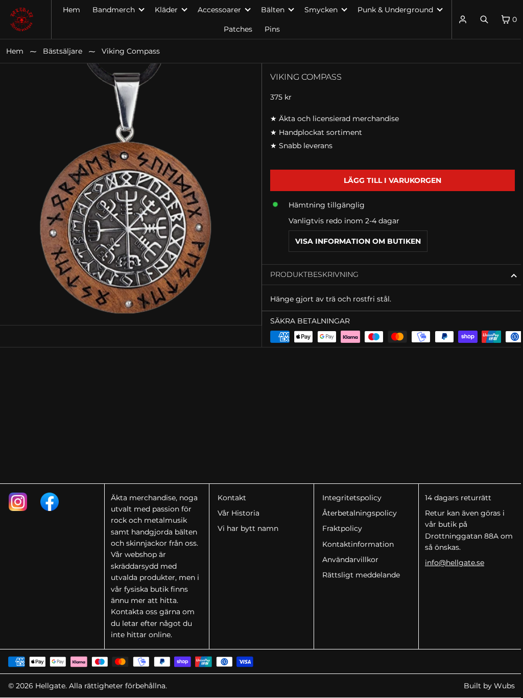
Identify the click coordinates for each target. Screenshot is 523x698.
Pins (269, 29)
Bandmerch (111, 9)
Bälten (270, 9)
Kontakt (230, 497)
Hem (71, 9)
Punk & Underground (393, 9)
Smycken (318, 9)
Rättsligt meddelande (358, 574)
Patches (235, 29)
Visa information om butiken (355, 241)
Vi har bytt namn (246, 528)
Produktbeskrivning (312, 274)
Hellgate (50, 685)
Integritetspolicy (348, 497)
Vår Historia (236, 513)
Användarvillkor (347, 559)
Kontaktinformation (355, 544)
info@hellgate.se (450, 562)
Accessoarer (217, 9)
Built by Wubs (484, 685)
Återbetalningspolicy (356, 513)
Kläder (163, 9)
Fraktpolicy (339, 528)
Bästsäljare (62, 51)
